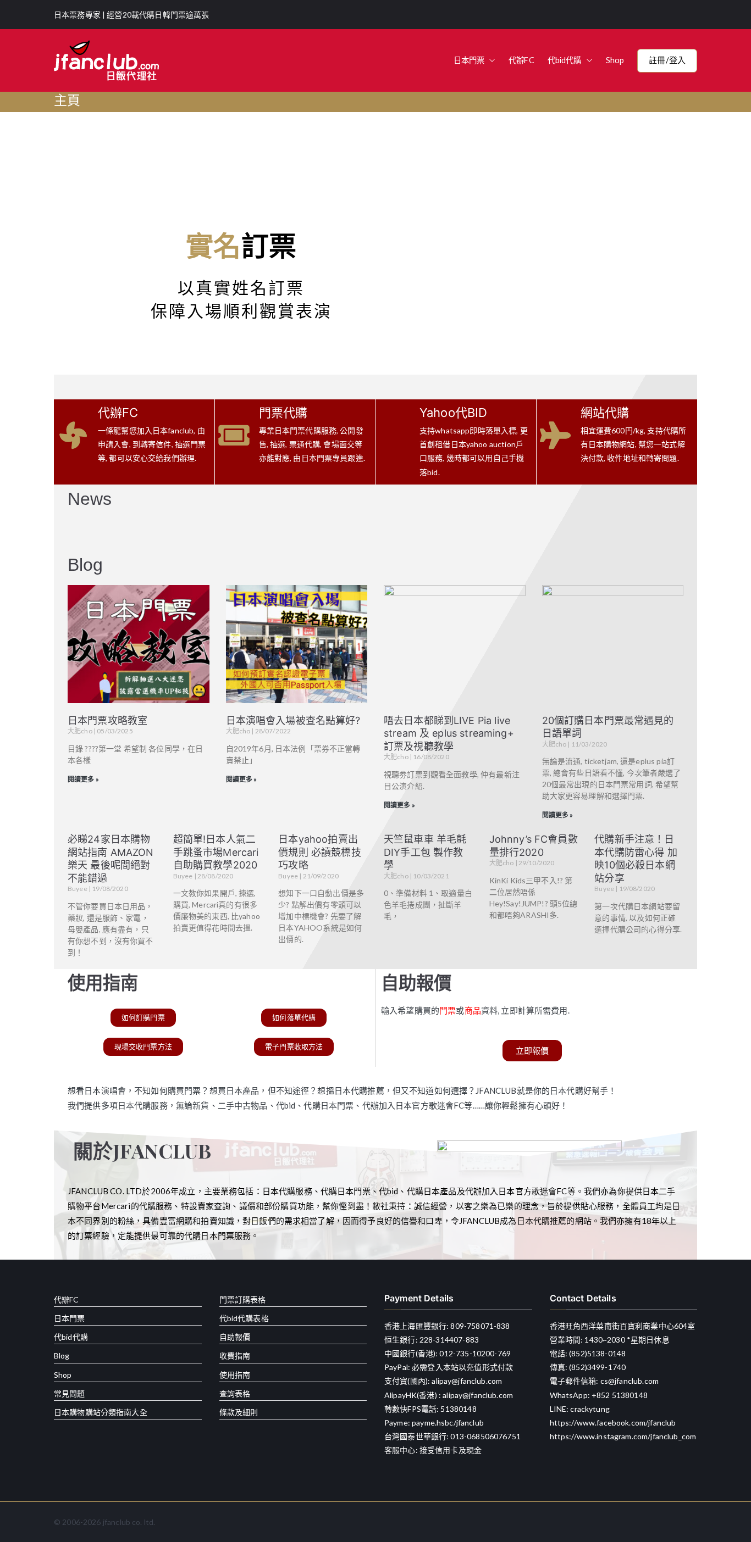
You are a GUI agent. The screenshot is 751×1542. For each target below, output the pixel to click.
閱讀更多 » (83, 779)
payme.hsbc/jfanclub (448, 1422)
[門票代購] (234, 435)
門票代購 (283, 412)
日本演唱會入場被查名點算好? (293, 720)
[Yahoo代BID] (394, 442)
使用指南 (235, 1374)
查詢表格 (235, 1393)
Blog (85, 565)
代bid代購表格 (244, 1318)
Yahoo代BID (453, 412)
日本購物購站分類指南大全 (100, 1412)
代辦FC (521, 60)
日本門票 (469, 60)
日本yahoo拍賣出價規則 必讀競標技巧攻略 (319, 852)
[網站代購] (556, 435)
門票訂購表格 (242, 1299)
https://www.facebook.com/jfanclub (613, 1422)
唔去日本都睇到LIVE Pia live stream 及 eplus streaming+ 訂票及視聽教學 (449, 733)
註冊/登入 (667, 60)
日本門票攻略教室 (107, 720)
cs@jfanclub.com (629, 1380)
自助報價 (235, 1336)
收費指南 (235, 1355)
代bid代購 (565, 60)
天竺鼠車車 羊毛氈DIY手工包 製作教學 (425, 852)
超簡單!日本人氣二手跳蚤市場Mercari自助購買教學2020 (216, 852)
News (90, 499)
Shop (615, 60)
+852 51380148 (620, 1395)
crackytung (590, 1408)
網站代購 (605, 412)
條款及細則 (238, 1412)
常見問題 (69, 1393)
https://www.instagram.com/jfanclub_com (623, 1436)
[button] (489, 60)
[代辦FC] (73, 435)
